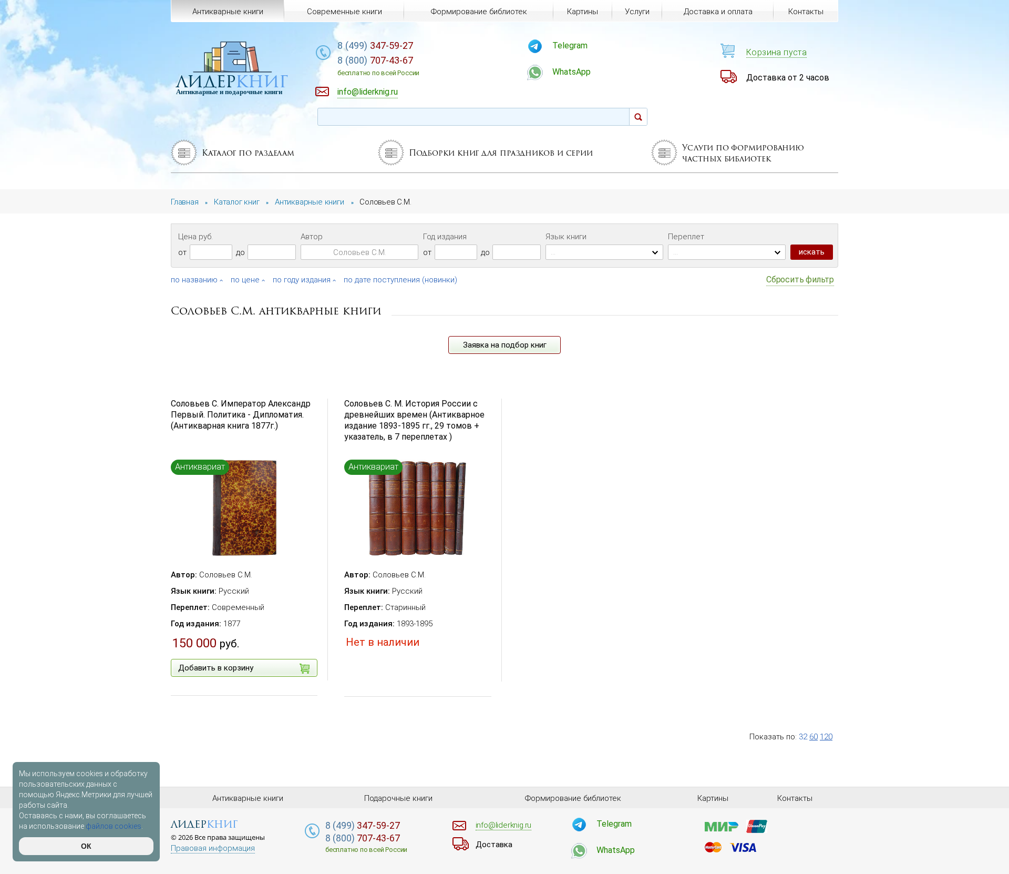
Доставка (494, 844)
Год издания (445, 236)
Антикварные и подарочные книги (229, 92)
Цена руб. (195, 236)
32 (803, 736)
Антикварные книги (227, 11)
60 (813, 736)
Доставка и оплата (718, 11)
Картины (582, 11)
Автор (312, 236)
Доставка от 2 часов (787, 78)
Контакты (805, 11)
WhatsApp (571, 72)
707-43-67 (378, 66)
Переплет (686, 236)
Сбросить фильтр (800, 279)
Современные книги (344, 11)
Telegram (570, 45)
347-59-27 (375, 45)
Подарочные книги (398, 798)
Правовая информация (213, 848)
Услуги (637, 11)
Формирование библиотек (479, 11)
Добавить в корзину (215, 668)
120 (826, 736)
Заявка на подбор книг (505, 345)
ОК (86, 846)
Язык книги (565, 236)
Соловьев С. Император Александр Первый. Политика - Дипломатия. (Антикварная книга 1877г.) (241, 415)
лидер (232, 81)
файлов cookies (113, 826)
